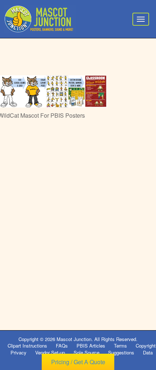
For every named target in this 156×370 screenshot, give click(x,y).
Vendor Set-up (50, 352)
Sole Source (86, 352)
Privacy (18, 352)
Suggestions (121, 352)
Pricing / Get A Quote (78, 362)
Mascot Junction (74, 339)
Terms (120, 345)
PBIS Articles (91, 345)
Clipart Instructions (27, 345)
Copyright (146, 345)
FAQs (62, 345)
